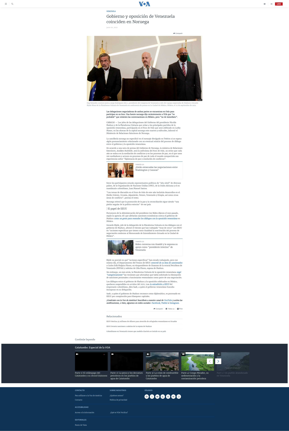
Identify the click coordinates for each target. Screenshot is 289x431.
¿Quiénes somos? (117, 396)
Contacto (78, 400)
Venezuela (111, 11)
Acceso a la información (84, 413)
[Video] (264, 4)
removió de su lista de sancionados (166, 263)
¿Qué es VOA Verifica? (119, 413)
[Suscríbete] (173, 396)
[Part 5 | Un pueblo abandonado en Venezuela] (233, 361)
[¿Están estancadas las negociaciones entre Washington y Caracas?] (120, 170)
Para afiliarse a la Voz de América (88, 396)
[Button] (178, 33)
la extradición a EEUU (159, 284)
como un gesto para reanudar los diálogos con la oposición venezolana (145, 218)
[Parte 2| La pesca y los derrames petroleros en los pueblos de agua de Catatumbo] (126, 361)
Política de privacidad (118, 400)
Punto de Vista (81, 425)
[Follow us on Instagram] (179, 396)
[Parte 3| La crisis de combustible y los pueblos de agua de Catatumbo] (162, 361)
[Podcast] (168, 396)
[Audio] (271, 4)
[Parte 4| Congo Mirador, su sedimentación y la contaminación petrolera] (197, 361)
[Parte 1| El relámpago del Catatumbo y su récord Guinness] (91, 361)
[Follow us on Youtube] (157, 396)
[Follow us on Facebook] (146, 396)
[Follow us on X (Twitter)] (152, 396)
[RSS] (163, 396)
